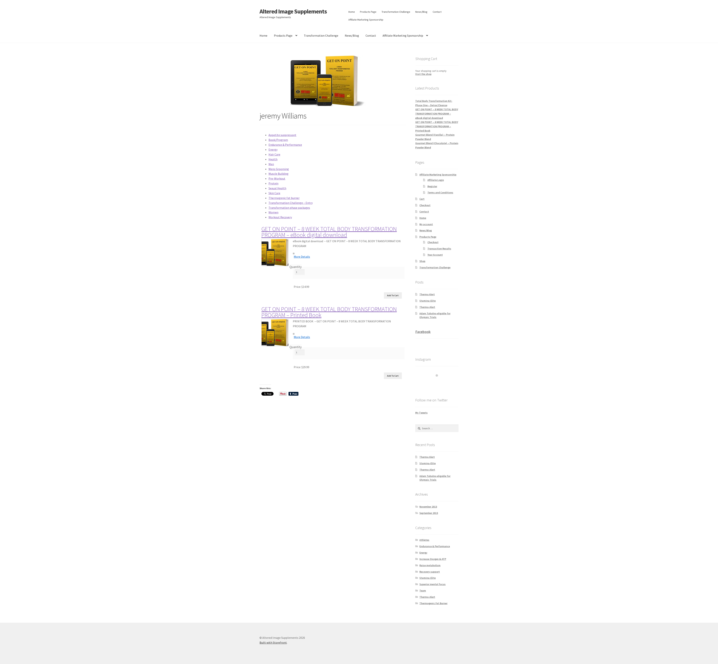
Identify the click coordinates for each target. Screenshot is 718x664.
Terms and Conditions (440, 192)
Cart (421, 199)
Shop (422, 261)
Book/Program (278, 140)
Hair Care (274, 154)
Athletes (424, 540)
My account (426, 224)
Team (422, 590)
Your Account (435, 254)
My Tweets (421, 412)
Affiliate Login (435, 180)
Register (432, 186)
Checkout (424, 205)
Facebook (423, 331)
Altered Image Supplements (293, 11)
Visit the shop (423, 74)
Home (351, 11)
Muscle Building (279, 173)
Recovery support (429, 571)
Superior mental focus (432, 584)
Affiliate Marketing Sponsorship (365, 19)
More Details (302, 256)
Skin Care (274, 193)
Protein (273, 183)
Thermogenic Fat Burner (433, 603)
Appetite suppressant (282, 135)
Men (271, 164)
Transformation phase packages (289, 207)
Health (273, 159)
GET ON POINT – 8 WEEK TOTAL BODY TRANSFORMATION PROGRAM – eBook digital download (329, 232)
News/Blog (421, 11)
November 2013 (428, 506)
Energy (273, 149)
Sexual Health (277, 188)
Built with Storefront (273, 642)
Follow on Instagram (439, 382)
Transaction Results (439, 248)
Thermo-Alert (427, 307)
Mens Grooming (279, 169)
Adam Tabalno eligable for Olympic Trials (434, 315)
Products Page (368, 11)
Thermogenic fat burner (284, 198)
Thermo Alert (427, 294)
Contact (437, 11)
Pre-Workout (277, 178)
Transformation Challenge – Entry (291, 203)
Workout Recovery (280, 217)
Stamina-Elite (427, 300)
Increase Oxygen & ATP (432, 559)
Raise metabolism (430, 565)
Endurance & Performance (285, 145)
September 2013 (428, 513)
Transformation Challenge (396, 11)
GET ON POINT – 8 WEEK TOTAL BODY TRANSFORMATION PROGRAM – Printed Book (329, 312)
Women (273, 212)
